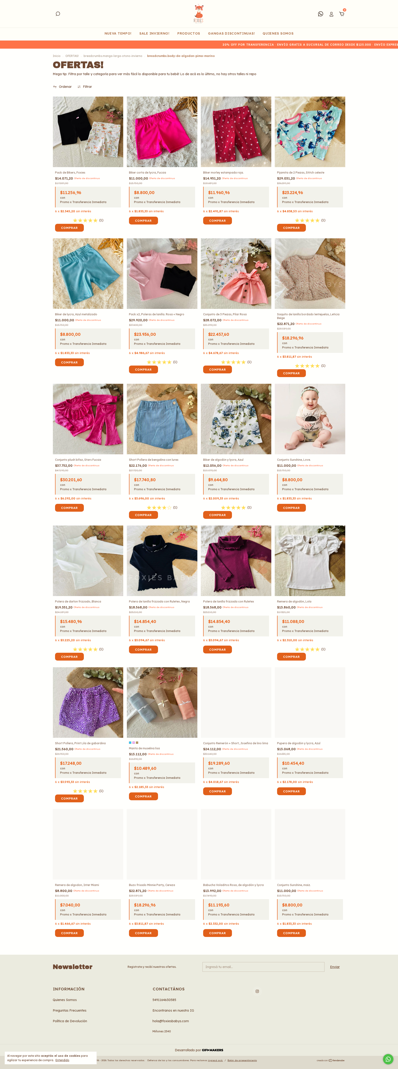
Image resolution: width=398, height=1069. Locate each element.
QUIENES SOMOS (278, 33)
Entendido (62, 1060)
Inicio (57, 56)
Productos (188, 33)
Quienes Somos (65, 1000)
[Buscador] (58, 14)
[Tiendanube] (330, 1061)
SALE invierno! (154, 33)
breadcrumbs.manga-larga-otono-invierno (113, 56)
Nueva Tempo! (118, 33)
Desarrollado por (188, 1050)
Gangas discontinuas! (231, 33)
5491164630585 (164, 1000)
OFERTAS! (72, 56)
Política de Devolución (70, 1021)
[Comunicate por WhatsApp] (388, 1059)
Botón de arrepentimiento (242, 1060)
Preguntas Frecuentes (69, 1010)
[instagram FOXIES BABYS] (257, 991)
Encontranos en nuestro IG (173, 1010)
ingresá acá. (215, 1060)
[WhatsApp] (320, 14)
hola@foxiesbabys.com (170, 1021)
